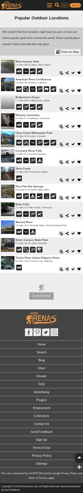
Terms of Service (37, 478)
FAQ (41, 384)
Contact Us (41, 424)
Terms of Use (42, 447)
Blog (41, 360)
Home (41, 344)
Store (41, 368)
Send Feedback (42, 431)
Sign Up (41, 439)
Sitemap (41, 463)
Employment (41, 408)
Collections (41, 416)
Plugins (41, 400)
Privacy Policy (41, 455)
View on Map (69, 52)
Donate (41, 376)
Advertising (41, 392)
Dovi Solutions (12, 490)
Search (42, 352)
